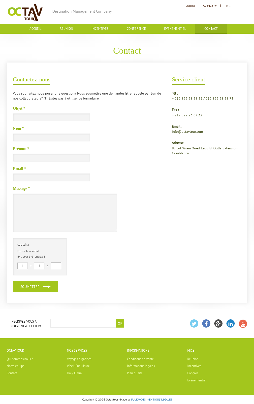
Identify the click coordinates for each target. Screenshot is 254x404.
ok (120, 323)
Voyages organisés (79, 359)
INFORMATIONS (138, 350)
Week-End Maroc (78, 366)
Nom (18, 128)
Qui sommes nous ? (20, 359)
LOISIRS (190, 5)
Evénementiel (175, 29)
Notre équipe (16, 366)
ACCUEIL (35, 29)
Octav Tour (15, 350)
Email (19, 169)
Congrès (192, 373)
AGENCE (208, 5)
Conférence (136, 29)
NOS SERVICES (77, 350)
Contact (12, 373)
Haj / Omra (74, 373)
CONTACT (211, 29)
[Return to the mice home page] (25, 12)
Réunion (66, 29)
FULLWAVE (138, 399)
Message (21, 188)
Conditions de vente (140, 359)
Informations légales (141, 366)
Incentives (100, 29)
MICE (190, 350)
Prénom (21, 148)
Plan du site (135, 373)
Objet (19, 108)
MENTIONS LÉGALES (159, 399)
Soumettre (29, 286)
